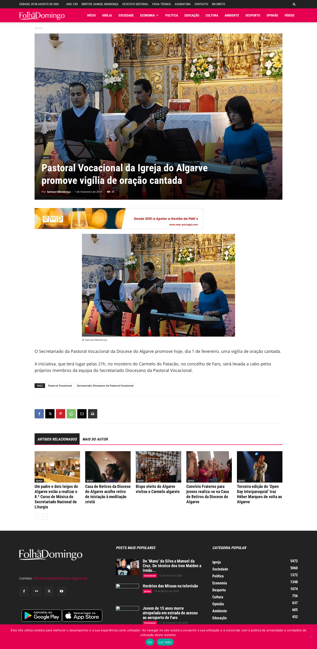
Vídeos (289, 15)
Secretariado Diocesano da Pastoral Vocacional (105, 385)
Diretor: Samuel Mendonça (100, 4)
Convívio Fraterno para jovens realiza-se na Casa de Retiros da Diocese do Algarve (207, 494)
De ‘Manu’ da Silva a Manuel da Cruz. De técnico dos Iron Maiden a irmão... (172, 566)
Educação (191, 15)
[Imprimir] (92, 413)
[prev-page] (37, 517)
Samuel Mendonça (59, 191)
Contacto (201, 4)
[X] (50, 413)
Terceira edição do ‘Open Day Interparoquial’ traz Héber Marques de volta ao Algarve (259, 494)
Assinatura (183, 4)
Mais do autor (95, 439)
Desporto (253, 15)
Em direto (218, 4)
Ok (150, 642)
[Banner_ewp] (158, 218)
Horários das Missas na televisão (170, 585)
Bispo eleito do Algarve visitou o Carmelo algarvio (158, 489)
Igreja (107, 15)
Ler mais (165, 642)
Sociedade (126, 15)
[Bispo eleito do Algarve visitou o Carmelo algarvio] (158, 467)
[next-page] (45, 517)
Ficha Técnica (161, 4)
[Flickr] (36, 591)
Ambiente (232, 15)
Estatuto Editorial (135, 4)
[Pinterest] (60, 413)
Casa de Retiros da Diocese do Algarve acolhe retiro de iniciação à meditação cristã (108, 494)
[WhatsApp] (71, 413)
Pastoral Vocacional (60, 385)
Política (171, 15)
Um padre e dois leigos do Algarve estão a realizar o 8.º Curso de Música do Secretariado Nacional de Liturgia (56, 496)
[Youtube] (61, 591)
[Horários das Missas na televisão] (127, 592)
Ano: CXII (72, 4)
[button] (294, 4)
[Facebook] (39, 413)
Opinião (272, 15)
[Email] (82, 413)
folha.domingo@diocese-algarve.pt (60, 578)
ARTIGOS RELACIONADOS (57, 439)
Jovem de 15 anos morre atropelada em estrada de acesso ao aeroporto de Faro (170, 613)
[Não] (311, 636)
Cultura (212, 15)
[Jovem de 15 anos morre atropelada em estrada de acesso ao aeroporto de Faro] (127, 614)
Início (91, 15)
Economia (147, 15)
